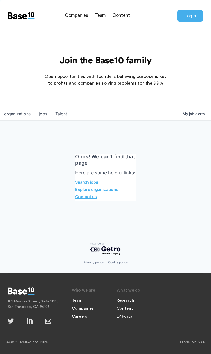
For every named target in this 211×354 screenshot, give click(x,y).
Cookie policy (118, 262)
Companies (76, 15)
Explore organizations (96, 189)
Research (125, 300)
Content (121, 15)
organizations (17, 113)
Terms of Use (192, 341)
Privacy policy (93, 262)
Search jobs (86, 182)
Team (100, 15)
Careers (79, 316)
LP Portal (125, 316)
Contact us (86, 196)
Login (190, 15)
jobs (43, 113)
